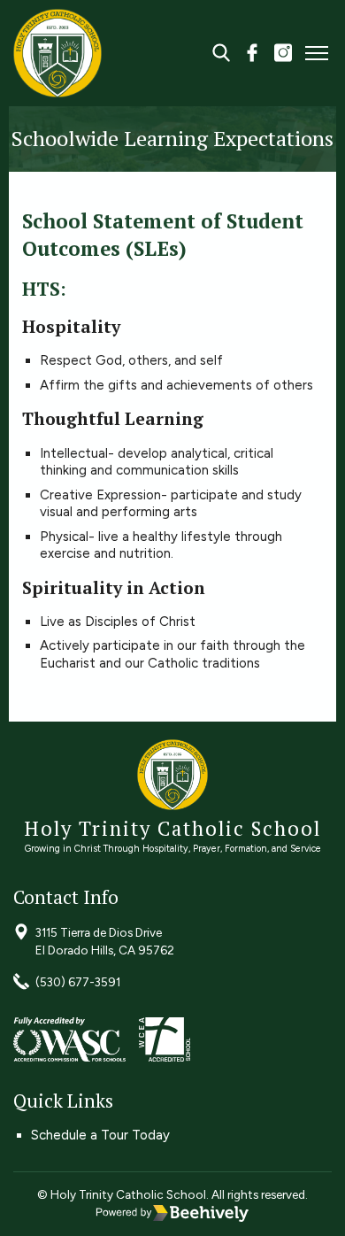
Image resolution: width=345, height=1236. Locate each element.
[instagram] (283, 55)
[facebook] (252, 55)
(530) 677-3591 (77, 982)
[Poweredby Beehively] (172, 1213)
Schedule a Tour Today (100, 1135)
